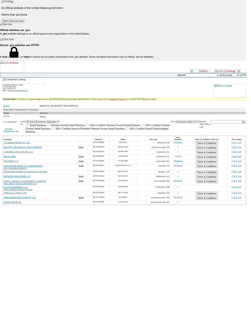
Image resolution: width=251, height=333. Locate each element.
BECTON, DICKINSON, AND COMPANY (23, 147)
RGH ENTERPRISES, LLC (16, 187)
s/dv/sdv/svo (178, 142)
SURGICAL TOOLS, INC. (15, 193)
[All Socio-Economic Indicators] (98, 121)
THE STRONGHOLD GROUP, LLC (20, 197)
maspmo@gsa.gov (117, 99)
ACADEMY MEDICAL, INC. (17, 142)
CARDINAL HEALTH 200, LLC (18, 152)
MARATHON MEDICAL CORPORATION (23, 166)
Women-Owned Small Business (67, 125)
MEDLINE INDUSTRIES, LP (17, 176)
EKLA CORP (10, 156)
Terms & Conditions (207, 143)
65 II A (6, 106)
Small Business (37, 125)
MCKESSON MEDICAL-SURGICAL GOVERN (25, 171)
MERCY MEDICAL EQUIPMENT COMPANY (25, 181)
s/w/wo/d (178, 156)
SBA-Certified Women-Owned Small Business (115, 125)
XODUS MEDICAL (13, 202)
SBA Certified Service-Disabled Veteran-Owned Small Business (90, 128)
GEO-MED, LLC (11, 161)
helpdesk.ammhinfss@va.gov (18, 90)
